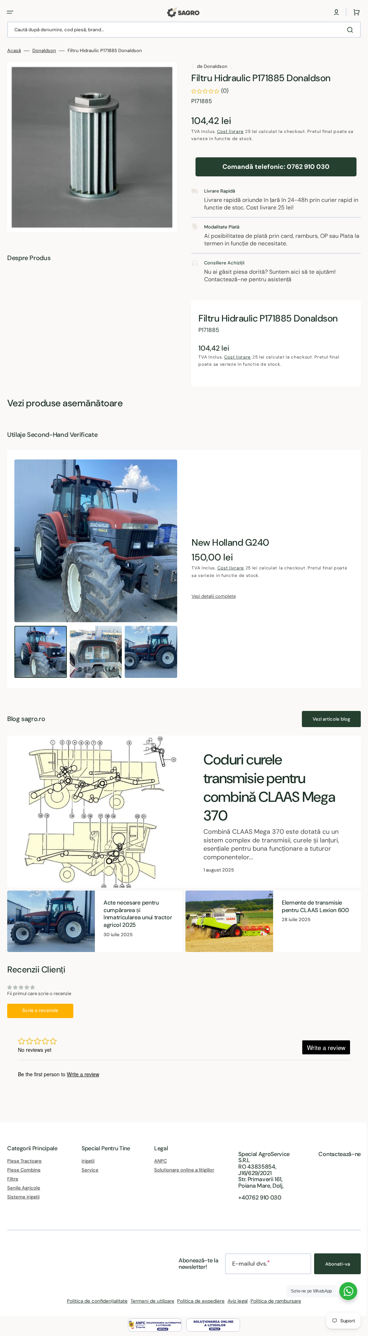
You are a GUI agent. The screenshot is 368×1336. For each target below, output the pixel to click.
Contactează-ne (334, 1154)
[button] (10, 12)
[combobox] (181, 30)
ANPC (158, 1161)
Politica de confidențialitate (94, 1301)
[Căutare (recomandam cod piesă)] (346, 30)
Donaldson (44, 51)
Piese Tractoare (24, 1161)
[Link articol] (181, 812)
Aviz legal (235, 1301)
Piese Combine (24, 1170)
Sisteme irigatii (23, 1197)
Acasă (14, 51)
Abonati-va (332, 1264)
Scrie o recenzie (40, 1010)
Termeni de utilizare (150, 1301)
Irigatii (86, 1161)
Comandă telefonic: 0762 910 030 (272, 166)
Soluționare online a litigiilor (182, 1170)
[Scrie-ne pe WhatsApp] (343, 1291)
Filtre (12, 1179)
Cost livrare (228, 131)
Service (88, 1170)
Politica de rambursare (273, 1301)
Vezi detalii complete (211, 596)
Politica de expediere (198, 1301)
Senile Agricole (23, 1188)
